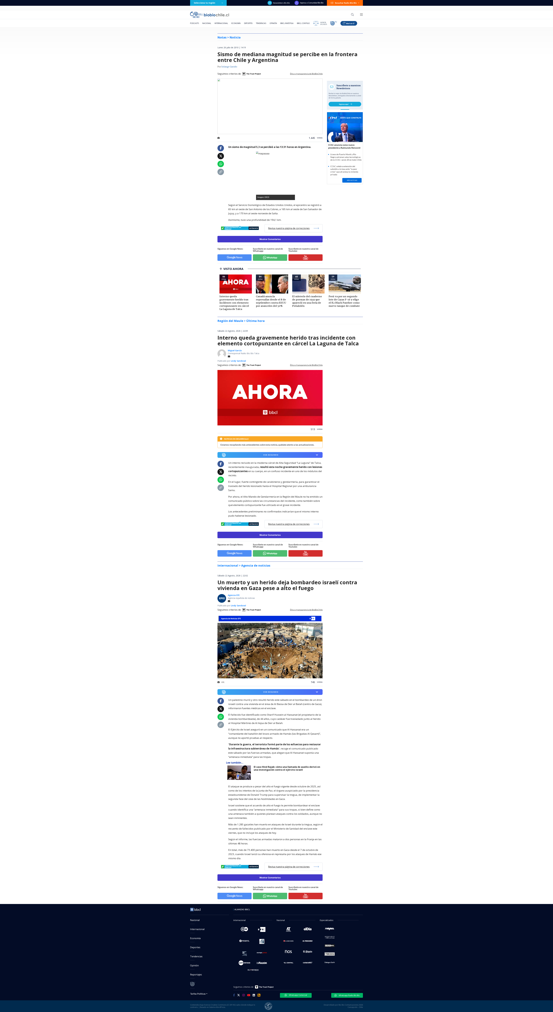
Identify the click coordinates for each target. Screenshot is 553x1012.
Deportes (248, 23)
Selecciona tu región (204, 2)
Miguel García (235, 350)
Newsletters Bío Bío (281, 3)
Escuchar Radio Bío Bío (346, 3)
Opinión (273, 23)
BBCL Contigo (303, 23)
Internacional (221, 23)
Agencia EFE (234, 595)
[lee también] (239, 772)
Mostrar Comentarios (270, 239)
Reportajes (196, 974)
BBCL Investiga (286, 23)
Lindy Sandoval (238, 360)
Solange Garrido (229, 67)
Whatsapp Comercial (297, 995)
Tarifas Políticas (198, 993)
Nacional (206, 23)
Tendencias (261, 23)
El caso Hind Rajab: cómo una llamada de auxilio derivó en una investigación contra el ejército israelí (287, 768)
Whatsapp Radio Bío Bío (349, 995)
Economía (236, 23)
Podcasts (194, 23)
